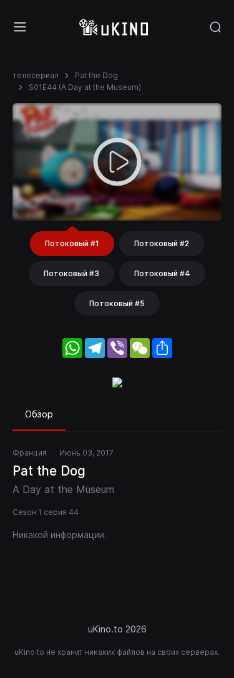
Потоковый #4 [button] (162, 273)
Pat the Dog (96, 75)
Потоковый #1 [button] (72, 243)
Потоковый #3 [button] (71, 273)
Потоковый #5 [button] (117, 303)
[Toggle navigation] (19, 26)
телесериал (35, 75)
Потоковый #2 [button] (161, 243)
